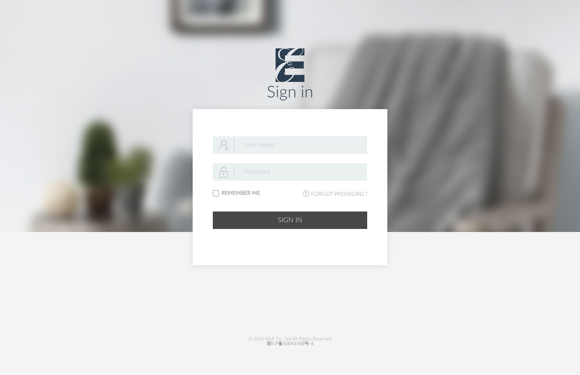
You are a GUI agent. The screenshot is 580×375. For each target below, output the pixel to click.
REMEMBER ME (239, 193)
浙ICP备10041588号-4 (290, 343)
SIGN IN (290, 220)
